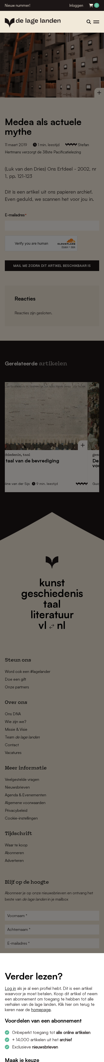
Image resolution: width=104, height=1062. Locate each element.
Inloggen (76, 5)
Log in (10, 988)
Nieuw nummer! (17, 5)
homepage (41, 1009)
